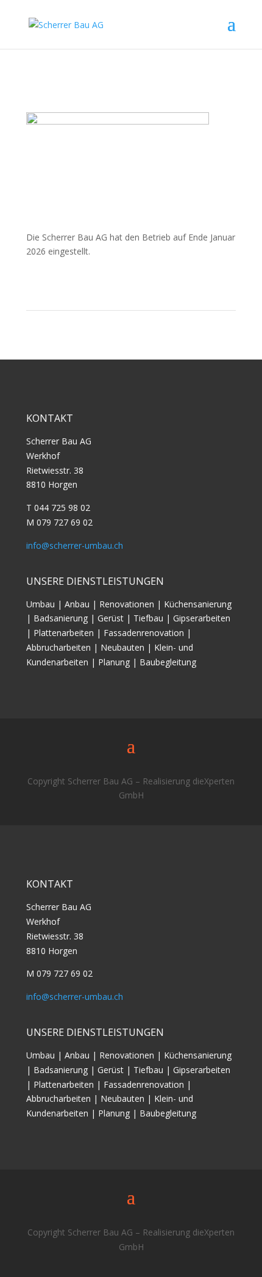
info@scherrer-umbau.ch (74, 545)
